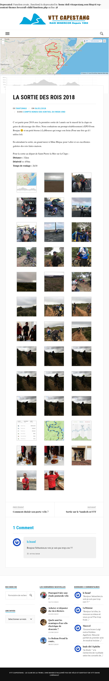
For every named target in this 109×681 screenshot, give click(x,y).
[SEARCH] (31, 595)
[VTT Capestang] (54, 19)
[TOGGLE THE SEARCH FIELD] (102, 33)
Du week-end (58, 112)
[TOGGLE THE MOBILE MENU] (7, 33)
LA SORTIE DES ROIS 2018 (44, 97)
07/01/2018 (35, 554)
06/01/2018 (40, 108)
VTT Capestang (16, 673)
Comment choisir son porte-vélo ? (31, 511)
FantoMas (21, 108)
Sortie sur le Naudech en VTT (81, 511)
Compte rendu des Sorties (37, 112)
